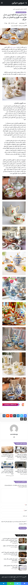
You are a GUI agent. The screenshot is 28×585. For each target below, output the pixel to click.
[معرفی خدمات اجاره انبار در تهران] (23, 548)
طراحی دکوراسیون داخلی (18, 9)
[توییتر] (21, 415)
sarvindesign (21, 23)
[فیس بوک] (25, 415)
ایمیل (25, 510)
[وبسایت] (14, 437)
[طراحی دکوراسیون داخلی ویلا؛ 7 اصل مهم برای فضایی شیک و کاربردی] (23, 554)
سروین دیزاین (13, 47)
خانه (25, 9)
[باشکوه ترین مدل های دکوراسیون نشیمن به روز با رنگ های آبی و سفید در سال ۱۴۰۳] (7, 464)
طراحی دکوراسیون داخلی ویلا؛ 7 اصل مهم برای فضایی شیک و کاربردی (9, 553)
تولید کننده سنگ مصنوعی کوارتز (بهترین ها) (10, 566)
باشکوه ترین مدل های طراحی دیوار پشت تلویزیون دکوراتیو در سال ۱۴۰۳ (21, 471)
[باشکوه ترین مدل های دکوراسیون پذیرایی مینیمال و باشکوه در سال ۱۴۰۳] (21, 449)
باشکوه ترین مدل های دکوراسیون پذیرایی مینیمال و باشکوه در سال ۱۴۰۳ (21, 456)
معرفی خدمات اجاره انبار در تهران (10, 546)
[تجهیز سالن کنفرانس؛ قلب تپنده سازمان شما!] (23, 561)
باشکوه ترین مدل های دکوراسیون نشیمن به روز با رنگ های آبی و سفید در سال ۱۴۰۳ (7, 472)
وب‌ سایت (25, 516)
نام (26, 505)
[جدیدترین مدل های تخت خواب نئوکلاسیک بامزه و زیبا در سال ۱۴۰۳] (7, 449)
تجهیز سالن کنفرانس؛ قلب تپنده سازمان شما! (10, 559)
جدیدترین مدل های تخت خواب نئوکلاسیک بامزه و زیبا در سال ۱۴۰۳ (7, 456)
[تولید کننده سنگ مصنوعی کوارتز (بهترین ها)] (23, 567)
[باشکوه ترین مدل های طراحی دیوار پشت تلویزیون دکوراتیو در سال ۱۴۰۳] (21, 464)
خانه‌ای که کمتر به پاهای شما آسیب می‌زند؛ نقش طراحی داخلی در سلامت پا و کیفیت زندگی (9, 540)
